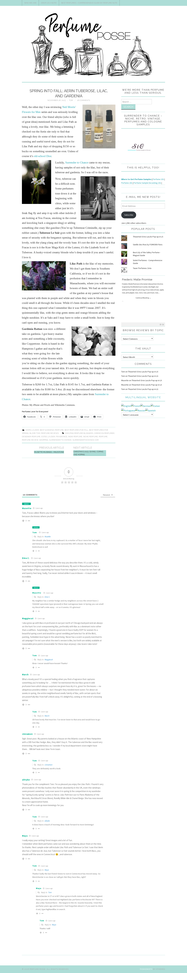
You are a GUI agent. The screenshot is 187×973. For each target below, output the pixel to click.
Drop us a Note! (49, 3)
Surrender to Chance (76, 162)
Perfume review (30, 440)
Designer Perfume (31, 436)
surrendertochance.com (85, 440)
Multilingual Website (143, 397)
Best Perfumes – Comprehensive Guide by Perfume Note (89, 3)
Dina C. (47, 597)
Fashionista (146, 969)
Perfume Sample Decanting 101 (147, 183)
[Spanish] (150, 410)
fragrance (61, 436)
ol (42, 156)
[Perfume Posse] (93, 45)
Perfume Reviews (50, 433)
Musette (26, 508)
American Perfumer (104, 433)
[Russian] (140, 410)
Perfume (103, 436)
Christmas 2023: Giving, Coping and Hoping (88, 453)
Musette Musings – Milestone (49, 452)
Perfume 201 (126, 183)
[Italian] (155, 405)
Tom (71, 100)
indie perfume (75, 436)
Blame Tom (35, 433)
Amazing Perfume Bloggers (79, 433)
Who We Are (30, 3)
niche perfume (90, 436)
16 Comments (83, 100)
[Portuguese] (128, 410)
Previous (161, 324)
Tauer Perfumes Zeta (142, 268)
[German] (145, 405)
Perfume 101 (158, 179)
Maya (47, 870)
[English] (126, 405)
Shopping (43, 440)
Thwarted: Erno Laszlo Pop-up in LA (148, 236)
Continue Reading (143, 298)
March (47, 716)
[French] (135, 405)
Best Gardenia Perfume (52, 430)
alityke (47, 821)
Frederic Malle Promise (137, 279)
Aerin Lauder (32, 430)
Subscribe (128, 215)
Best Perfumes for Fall (76, 430)
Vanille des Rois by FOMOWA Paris (147, 244)
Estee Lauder (48, 436)
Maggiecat (49, 659)
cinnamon (48, 765)
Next (163, 324)
